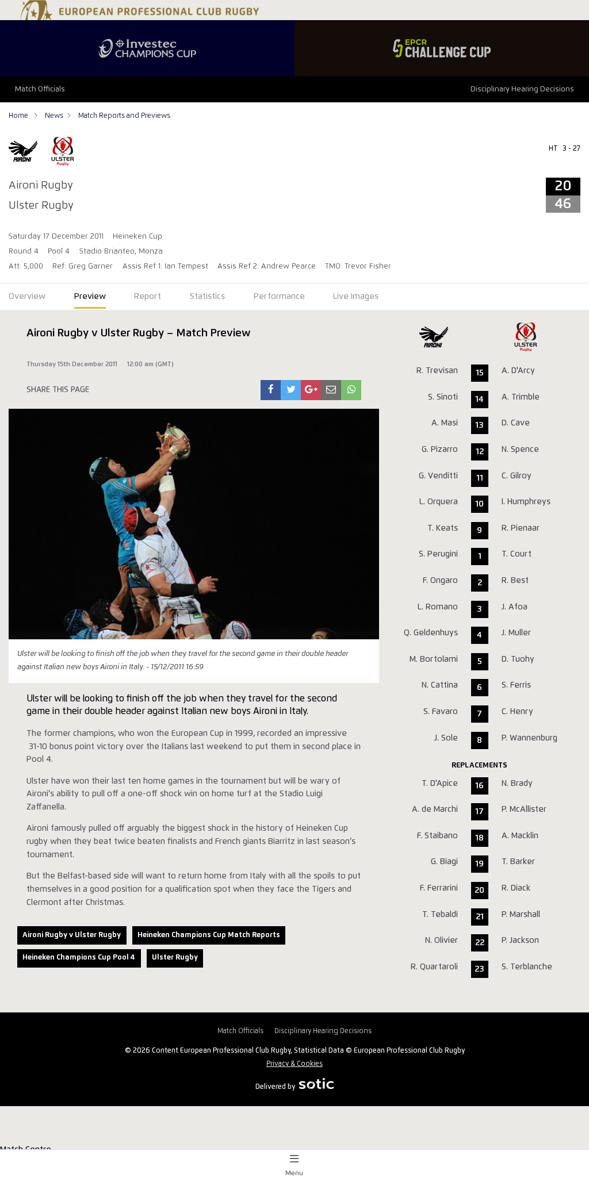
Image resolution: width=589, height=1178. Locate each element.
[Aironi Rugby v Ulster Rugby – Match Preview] (271, 390)
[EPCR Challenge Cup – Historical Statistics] (441, 48)
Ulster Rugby (175, 957)
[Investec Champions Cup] (147, 48)
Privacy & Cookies (294, 1064)
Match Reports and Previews (124, 116)
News (54, 116)
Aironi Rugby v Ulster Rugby (71, 935)
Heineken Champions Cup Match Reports (208, 935)
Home (19, 116)
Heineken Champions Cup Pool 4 (78, 957)
